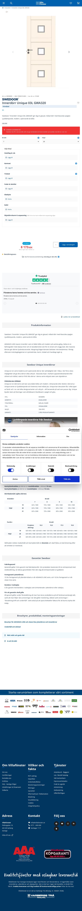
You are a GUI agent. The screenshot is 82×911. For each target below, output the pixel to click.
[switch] (31, 470)
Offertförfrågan (59, 793)
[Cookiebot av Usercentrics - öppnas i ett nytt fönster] (70, 430)
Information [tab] (41, 436)
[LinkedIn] (74, 824)
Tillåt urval (41, 479)
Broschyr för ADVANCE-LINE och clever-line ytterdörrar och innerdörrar (30, 622)
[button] (69, 52)
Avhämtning (58, 787)
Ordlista (5, 781)
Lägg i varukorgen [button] (68, 245)
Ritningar (31, 788)
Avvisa (15, 479)
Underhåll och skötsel (12, 627)
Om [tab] (67, 436)
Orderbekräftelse (34, 782)
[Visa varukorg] (78, 3)
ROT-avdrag (32, 776)
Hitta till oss (6, 835)
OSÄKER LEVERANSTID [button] (36, 131)
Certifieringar (7, 775)
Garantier (31, 791)
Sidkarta (5, 790)
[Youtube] (62, 824)
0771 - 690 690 (36, 825)
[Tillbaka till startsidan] (41, 3)
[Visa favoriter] (71, 3)
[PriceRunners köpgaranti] (57, 855)
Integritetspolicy (34, 806)
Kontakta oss (6, 778)
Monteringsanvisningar (36, 785)
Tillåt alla (67, 479)
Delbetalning (58, 790)
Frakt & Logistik (59, 784)
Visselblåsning (33, 800)
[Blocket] (56, 829)
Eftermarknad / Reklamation (38, 794)
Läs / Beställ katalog (61, 775)
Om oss (4, 772)
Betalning (31, 797)
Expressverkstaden (60, 781)
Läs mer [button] (4, 123)
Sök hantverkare (59, 778)
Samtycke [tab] (14, 436)
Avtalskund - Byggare (61, 772)
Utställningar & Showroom (11, 787)
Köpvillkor (31, 779)
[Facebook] (56, 824)
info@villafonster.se (38, 823)
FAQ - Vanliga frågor (9, 784)
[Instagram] (68, 824)
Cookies (31, 803)
